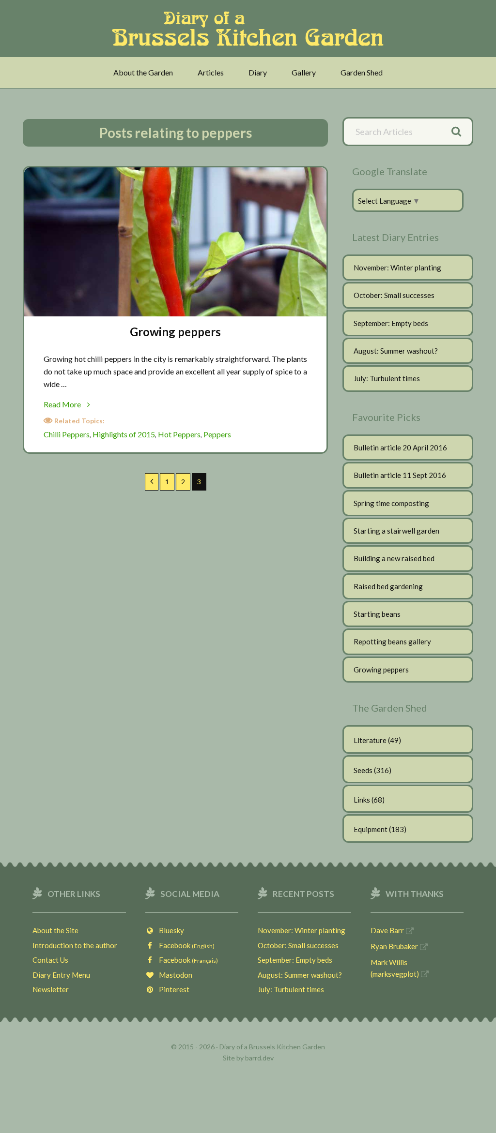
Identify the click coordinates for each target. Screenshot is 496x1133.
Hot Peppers (179, 434)
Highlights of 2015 (124, 434)
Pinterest (172, 989)
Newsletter (50, 989)
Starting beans (377, 614)
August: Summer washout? (396, 350)
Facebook (185, 945)
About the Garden (143, 72)
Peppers (217, 434)
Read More (77, 405)
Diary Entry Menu (61, 974)
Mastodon (173, 974)
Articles (211, 72)
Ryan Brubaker (394, 946)
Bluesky (169, 930)
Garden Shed (362, 72)
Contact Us (50, 959)
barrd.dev (259, 1058)
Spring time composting (391, 503)
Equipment (371, 829)
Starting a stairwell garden (396, 530)
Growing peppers (175, 332)
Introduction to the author (74, 945)
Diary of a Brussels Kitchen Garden (251, 28)
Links (362, 799)
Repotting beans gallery (392, 641)
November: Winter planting (397, 267)
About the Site (55, 930)
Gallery (304, 72)
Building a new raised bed (394, 558)
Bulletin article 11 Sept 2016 (400, 475)
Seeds (363, 770)
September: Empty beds (391, 323)
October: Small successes (394, 295)
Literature (370, 740)
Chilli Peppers (67, 434)
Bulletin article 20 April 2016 (400, 447)
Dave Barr (387, 930)
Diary (257, 72)
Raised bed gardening (388, 586)
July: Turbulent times (387, 378)
